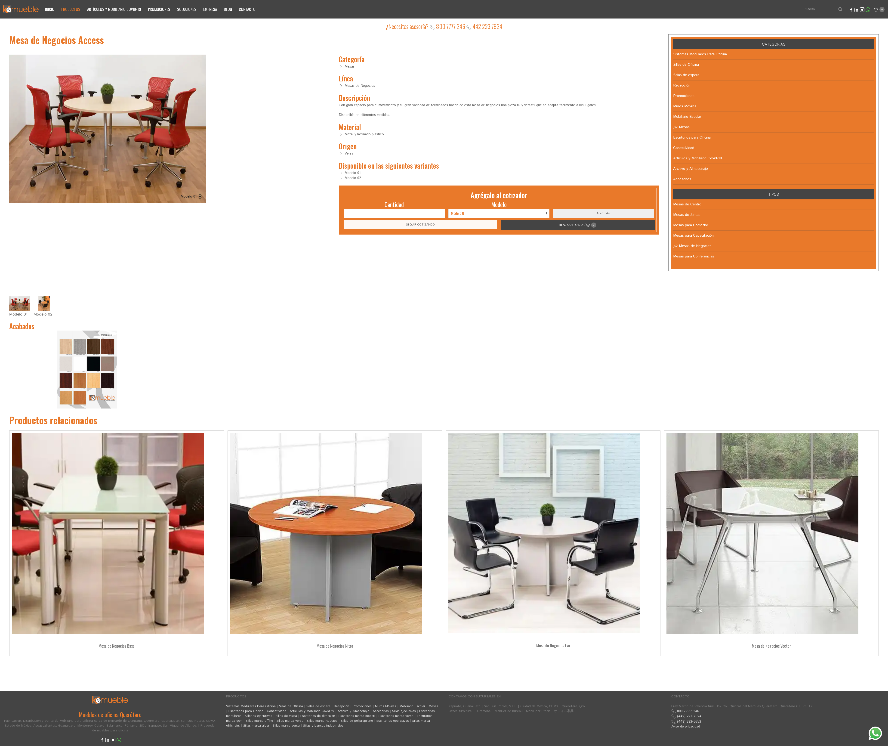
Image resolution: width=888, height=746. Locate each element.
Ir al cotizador (576, 225)
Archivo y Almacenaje (353, 711)
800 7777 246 (450, 26)
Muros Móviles (385, 706)
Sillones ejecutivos (258, 716)
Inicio (49, 9)
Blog (228, 9)
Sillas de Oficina (291, 706)
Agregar (603, 213)
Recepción (341, 706)
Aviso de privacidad (685, 726)
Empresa (210, 9)
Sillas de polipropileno (357, 720)
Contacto (247, 9)
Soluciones (186, 9)
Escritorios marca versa (396, 716)
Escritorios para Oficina (245, 711)
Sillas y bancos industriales (323, 725)
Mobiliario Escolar (412, 706)
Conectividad (276, 711)
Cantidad (394, 204)
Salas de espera (318, 706)
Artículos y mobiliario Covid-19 (114, 9)
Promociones (159, 9)
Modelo (499, 204)
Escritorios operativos (392, 720)
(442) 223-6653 (688, 721)
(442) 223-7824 (688, 716)
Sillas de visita (286, 716)
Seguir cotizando (420, 225)
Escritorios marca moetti (357, 716)
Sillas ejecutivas (404, 711)
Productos (70, 9)
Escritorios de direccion (317, 716)
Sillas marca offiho (259, 720)
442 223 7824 (487, 26)
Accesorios (381, 711)
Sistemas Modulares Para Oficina (251, 706)
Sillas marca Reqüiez (322, 720)
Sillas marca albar (256, 725)
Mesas (433, 706)
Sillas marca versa (290, 720)
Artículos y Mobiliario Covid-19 (312, 711)
